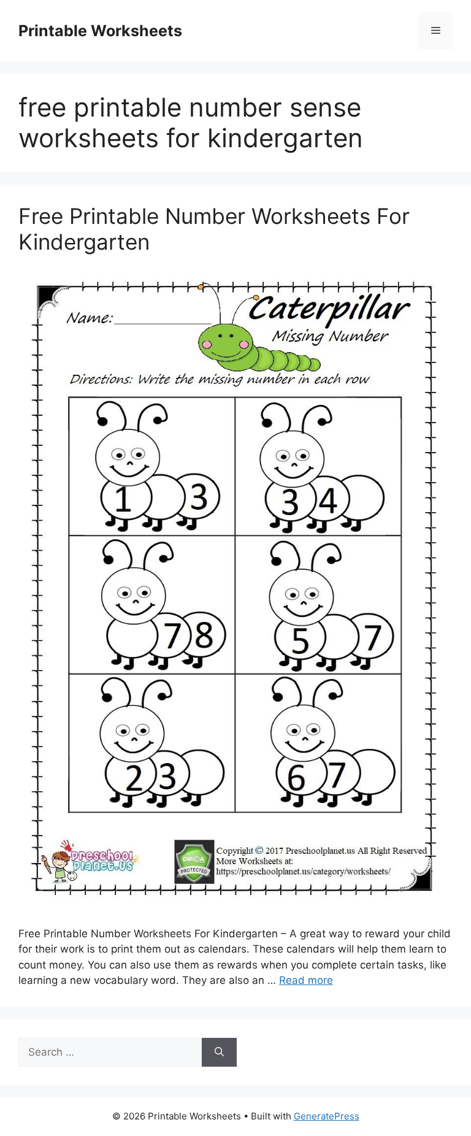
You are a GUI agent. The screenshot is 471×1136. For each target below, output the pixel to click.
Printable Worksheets (100, 30)
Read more (306, 980)
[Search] (219, 1052)
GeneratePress (326, 1116)
